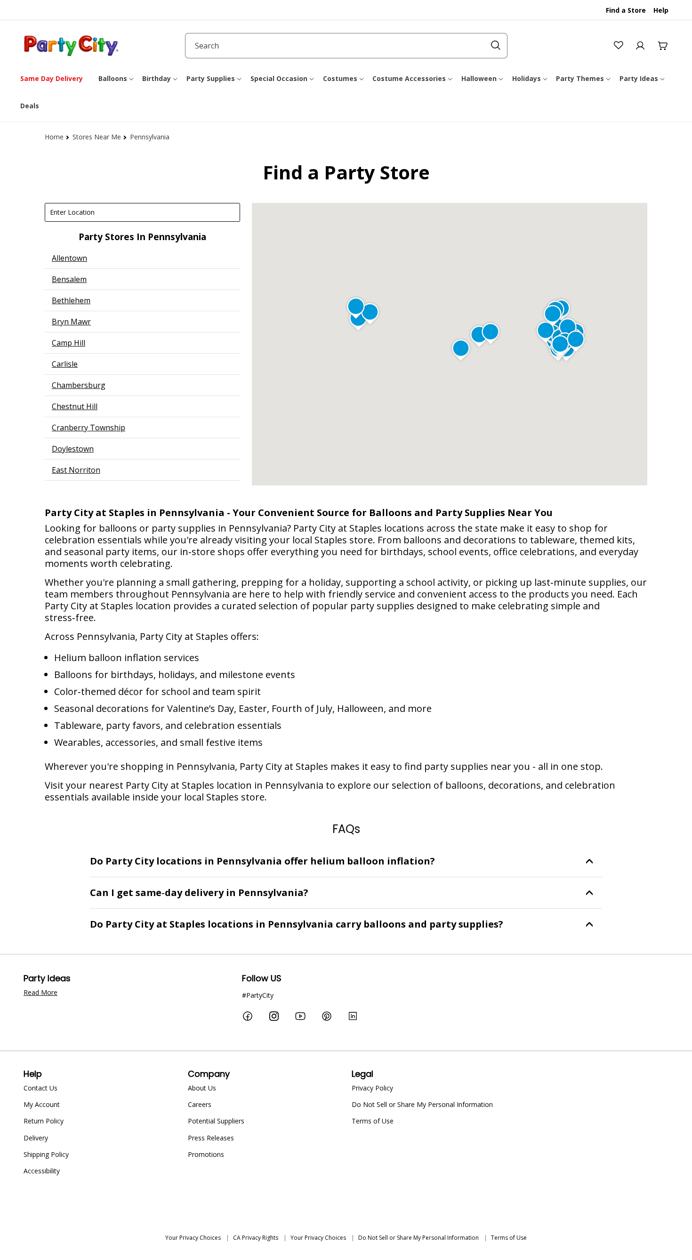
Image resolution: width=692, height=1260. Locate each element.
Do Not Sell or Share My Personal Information (422, 1104)
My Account (42, 1104)
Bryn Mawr (71, 321)
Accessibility (42, 1170)
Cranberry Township (88, 427)
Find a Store (626, 10)
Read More (40, 992)
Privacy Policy (372, 1087)
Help (660, 10)
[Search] (495, 45)
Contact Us (40, 1087)
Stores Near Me (96, 136)
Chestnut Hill (74, 406)
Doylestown (73, 449)
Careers (199, 1104)
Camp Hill (68, 343)
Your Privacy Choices (193, 1238)
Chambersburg (78, 385)
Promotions (206, 1154)
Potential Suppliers (216, 1120)
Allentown (69, 258)
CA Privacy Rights (255, 1238)
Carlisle (65, 364)
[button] (116, 78)
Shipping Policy (46, 1154)
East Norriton (76, 470)
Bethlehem (71, 300)
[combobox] (346, 45)
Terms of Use (373, 1120)
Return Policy (44, 1120)
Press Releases (211, 1137)
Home (54, 136)
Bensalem (69, 279)
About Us (202, 1087)
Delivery (36, 1137)
